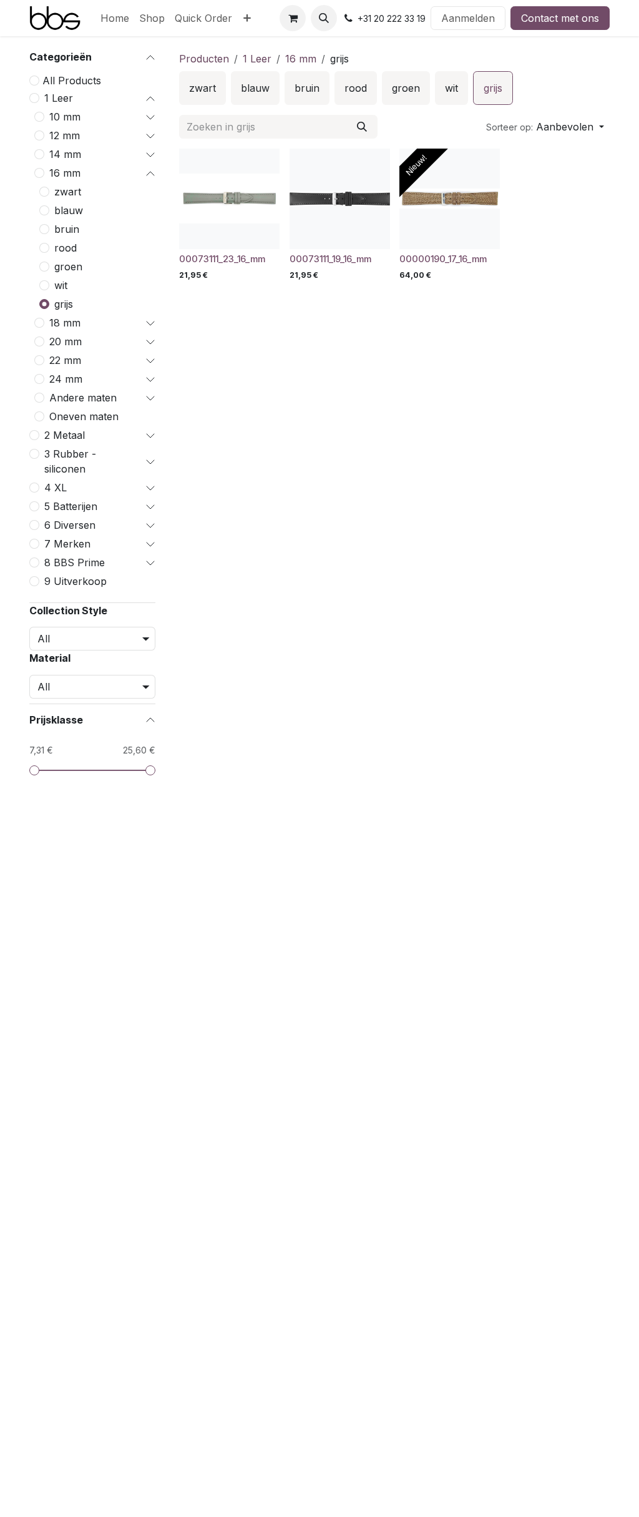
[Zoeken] (362, 127)
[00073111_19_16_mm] (340, 199)
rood (65, 248)
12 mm (64, 135)
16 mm (64, 173)
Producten (204, 58)
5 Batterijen (70, 506)
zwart (67, 191)
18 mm (64, 323)
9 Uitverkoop (75, 581)
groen (68, 266)
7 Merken (67, 544)
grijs (63, 304)
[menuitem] (114, 18)
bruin (66, 229)
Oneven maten (84, 416)
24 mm (65, 379)
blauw (68, 210)
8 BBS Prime (74, 562)
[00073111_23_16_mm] (229, 199)
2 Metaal (64, 435)
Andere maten (83, 397)
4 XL (55, 487)
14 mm (65, 154)
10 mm (64, 116)
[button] (324, 18)
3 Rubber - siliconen (70, 461)
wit (60, 285)
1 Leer (58, 98)
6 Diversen (69, 525)
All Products (71, 80)
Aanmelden (468, 18)
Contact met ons (560, 18)
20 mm (65, 341)
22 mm (65, 360)
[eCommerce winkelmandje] (293, 18)
